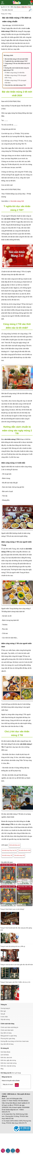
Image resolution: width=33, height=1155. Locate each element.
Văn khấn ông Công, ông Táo (9, 850)
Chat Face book (13, 1150)
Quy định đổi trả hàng (7, 1044)
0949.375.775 (6, 1112)
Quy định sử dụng (6, 1033)
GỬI (16, 1085)
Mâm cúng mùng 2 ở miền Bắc (16, 72)
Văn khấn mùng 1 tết (7, 855)
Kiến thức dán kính (6, 1057)
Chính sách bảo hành (7, 1030)
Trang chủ (4, 13)
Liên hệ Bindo (5, 1055)
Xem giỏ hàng (16, 1073)
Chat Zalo (8, 1150)
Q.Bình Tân (27, 7)
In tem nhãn (4, 1016)
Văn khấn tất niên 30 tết (24, 850)
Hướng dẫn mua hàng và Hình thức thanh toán (15, 1041)
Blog (9, 13)
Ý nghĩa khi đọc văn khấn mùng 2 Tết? (16, 61)
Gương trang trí (5, 1008)
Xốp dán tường (5, 1019)
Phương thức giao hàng (8, 1038)
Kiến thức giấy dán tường (8, 1060)
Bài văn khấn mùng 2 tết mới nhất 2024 (16, 59)
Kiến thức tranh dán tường (8, 1063)
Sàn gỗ (3, 1014)
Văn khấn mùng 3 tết (17, 201)
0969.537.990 (9, 1118)
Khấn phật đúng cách (14, 845)
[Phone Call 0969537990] (3, 1150)
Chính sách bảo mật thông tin (9, 1027)
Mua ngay (9, 882)
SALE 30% (17, 1150)
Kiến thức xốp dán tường (8, 1066)
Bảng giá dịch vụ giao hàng (9, 1035)
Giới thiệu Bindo (5, 1052)
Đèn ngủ (3, 1011)
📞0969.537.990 (5, 7)
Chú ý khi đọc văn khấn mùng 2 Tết (15, 85)
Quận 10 (20, 7)
